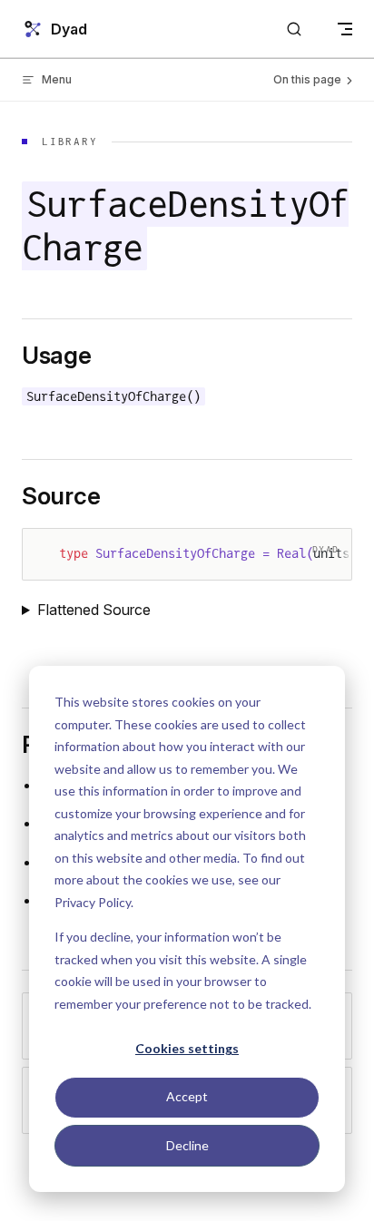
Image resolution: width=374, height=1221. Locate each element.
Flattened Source (94, 610)
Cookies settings (187, 1048)
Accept (187, 1096)
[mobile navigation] (345, 29)
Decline (187, 1145)
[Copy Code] (322, 558)
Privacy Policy (92, 902)
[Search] (294, 29)
